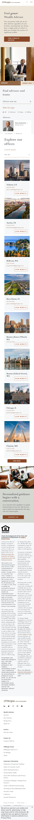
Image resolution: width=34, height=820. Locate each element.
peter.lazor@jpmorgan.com (14, 412)
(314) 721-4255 (10, 448)
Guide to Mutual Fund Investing (14, 785)
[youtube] (21, 706)
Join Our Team (8, 732)
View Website (21, 193)
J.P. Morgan (7, 752)
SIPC (30, 634)
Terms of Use (20, 803)
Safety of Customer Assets (12, 767)
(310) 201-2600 (10, 263)
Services (6, 715)
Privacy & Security (9, 803)
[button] (32, 807)
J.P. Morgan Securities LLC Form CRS (7, 554)
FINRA (24, 634)
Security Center (8, 791)
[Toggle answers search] (27, 2)
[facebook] (14, 706)
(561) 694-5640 (10, 301)
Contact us (13, 517)
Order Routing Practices (11, 770)
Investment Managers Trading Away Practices (15, 782)
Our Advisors (8, 718)
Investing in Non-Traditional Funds (15, 788)
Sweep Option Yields (10, 773)
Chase (5, 755)
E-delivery (7, 794)
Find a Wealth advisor (13, 39)
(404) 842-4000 (11, 187)
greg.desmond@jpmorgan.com (15, 265)
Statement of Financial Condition (14, 764)
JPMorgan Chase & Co (10, 749)
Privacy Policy (6, 818)
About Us (7, 724)
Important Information (24, 672)
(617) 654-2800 (10, 342)
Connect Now (27, 83)
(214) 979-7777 (10, 225)
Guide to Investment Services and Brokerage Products (8, 558)
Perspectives (7, 721)
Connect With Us (9, 741)
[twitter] (10, 706)
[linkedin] (6, 706)
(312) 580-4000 (10, 410)
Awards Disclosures (10, 797)
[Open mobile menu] (31, 2)
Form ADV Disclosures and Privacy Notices (15, 777)
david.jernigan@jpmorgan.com (15, 227)
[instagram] (19, 706)
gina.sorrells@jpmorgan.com (15, 189)
